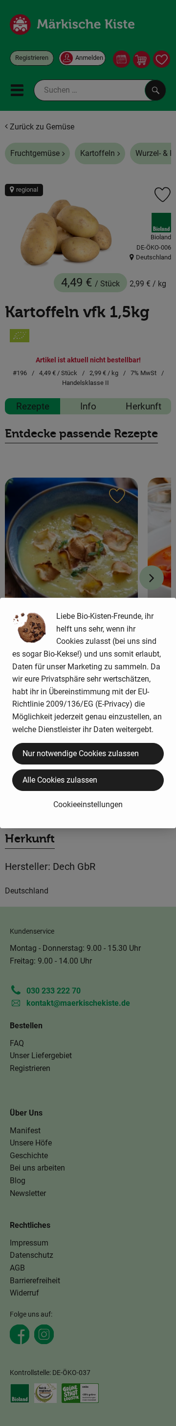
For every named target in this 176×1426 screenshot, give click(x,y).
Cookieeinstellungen (88, 804)
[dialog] (88, 713)
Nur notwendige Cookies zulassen (80, 753)
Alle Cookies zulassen (59, 780)
